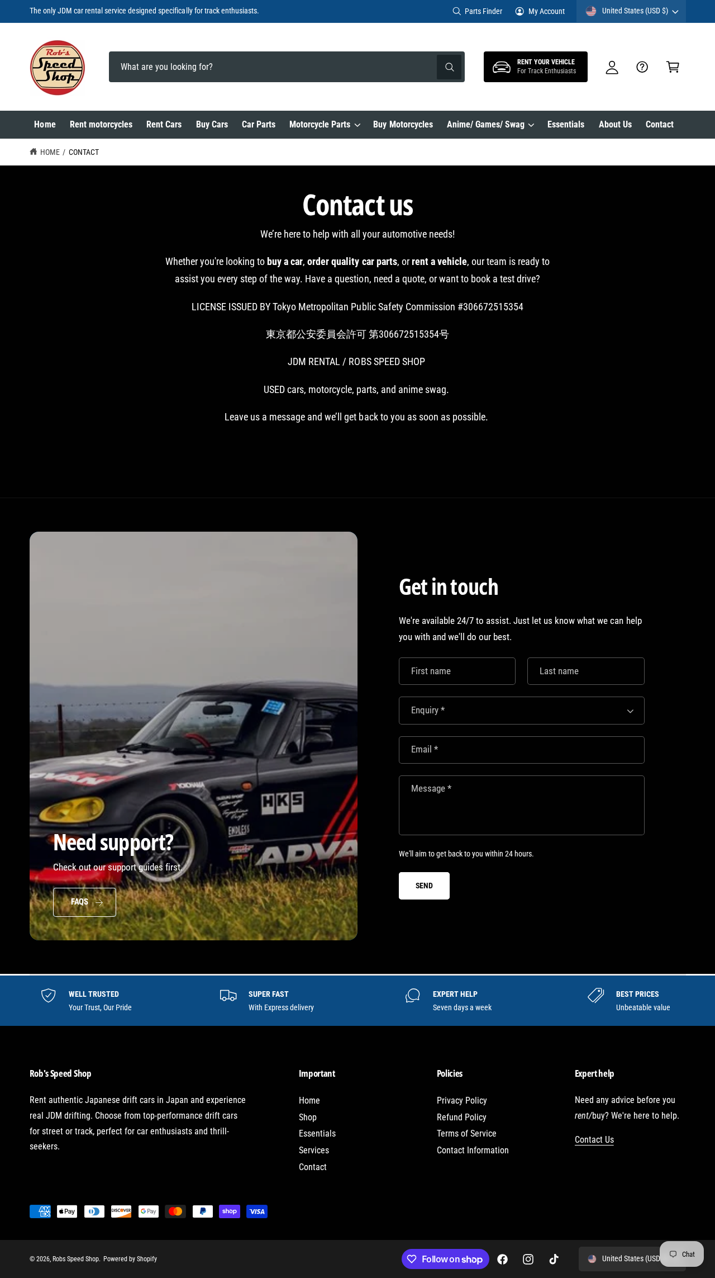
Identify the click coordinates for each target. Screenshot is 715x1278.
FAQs (79, 902)
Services (314, 1150)
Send (424, 885)
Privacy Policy (462, 1100)
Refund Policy (462, 1117)
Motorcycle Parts (319, 124)
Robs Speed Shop (76, 1259)
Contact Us (594, 1139)
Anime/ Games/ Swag (486, 124)
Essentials (317, 1133)
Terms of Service (467, 1133)
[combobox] (287, 66)
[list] (357, 1000)
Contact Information (473, 1150)
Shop (308, 1117)
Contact (84, 152)
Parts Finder (483, 11)
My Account (546, 11)
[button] (672, 66)
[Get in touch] (642, 66)
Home (50, 152)
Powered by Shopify (130, 1259)
